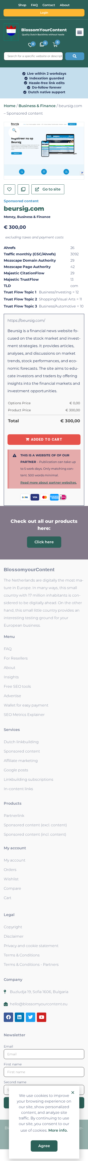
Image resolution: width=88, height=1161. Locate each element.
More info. (58, 1130)
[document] (44, 580)
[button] (73, 1092)
